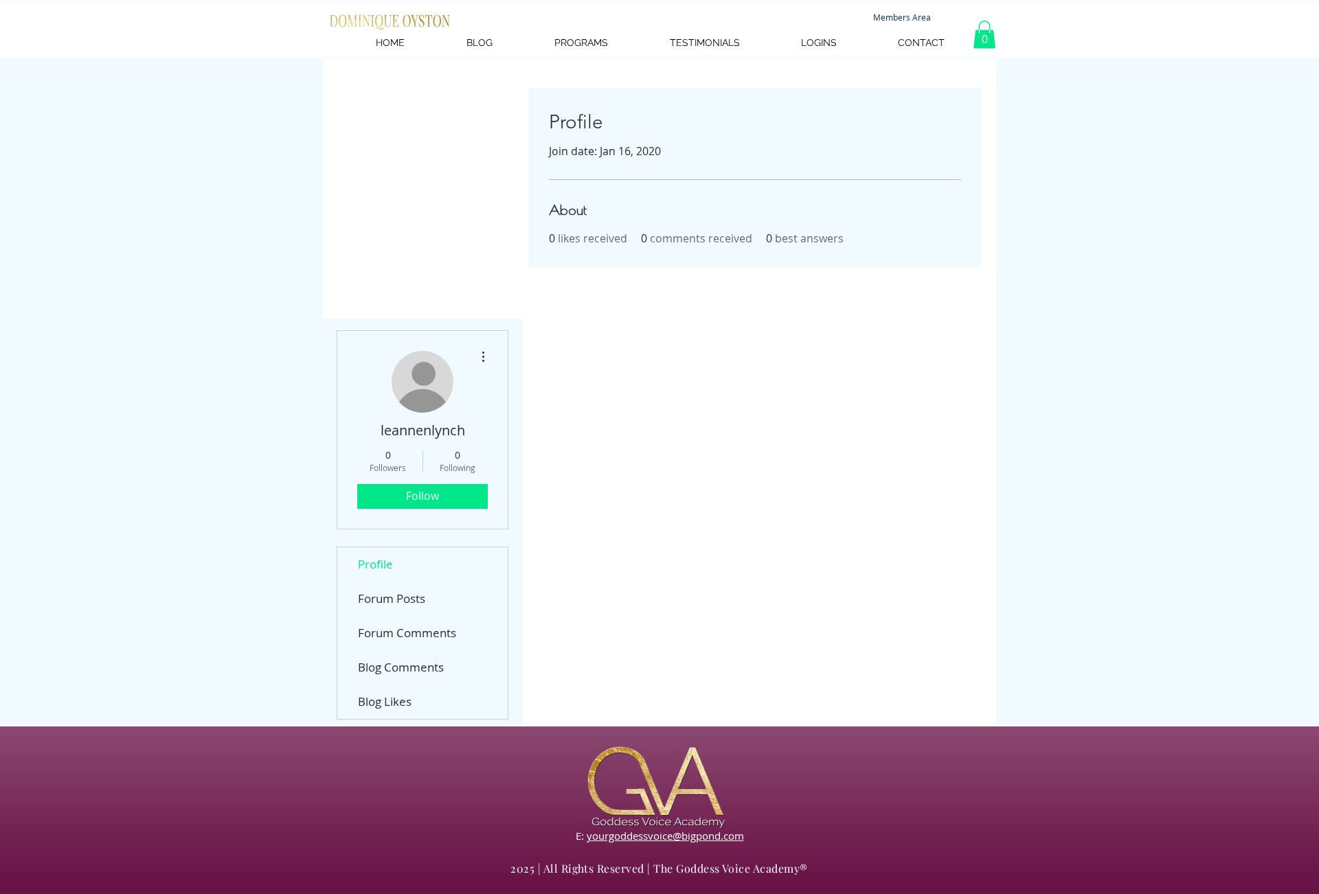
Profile (375, 564)
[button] (984, 35)
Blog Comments (401, 667)
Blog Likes (385, 701)
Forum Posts (391, 598)
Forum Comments (407, 633)
